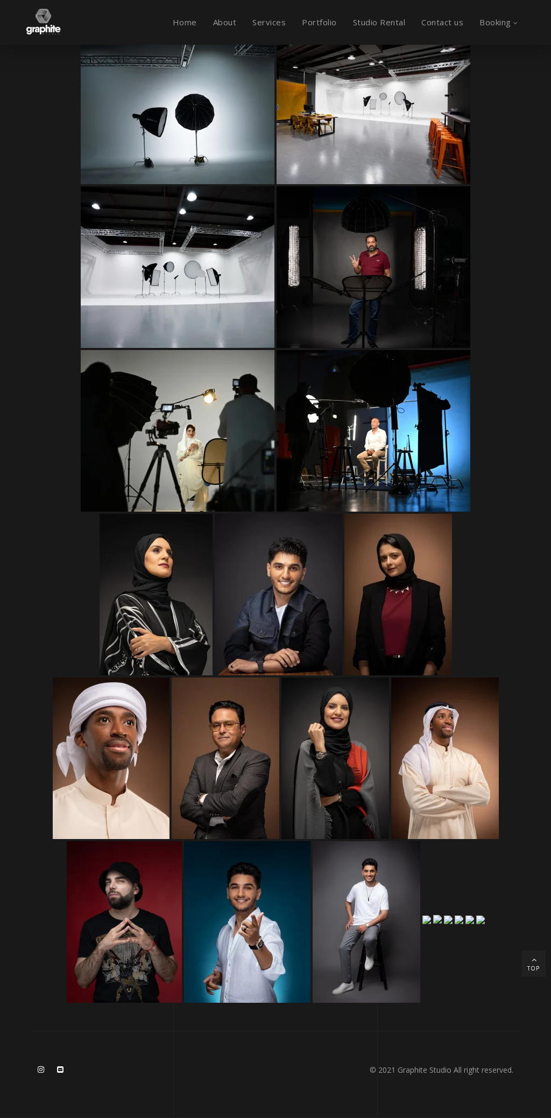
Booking (495, 22)
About (225, 22)
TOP (533, 968)
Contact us (442, 22)
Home (185, 22)
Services (269, 22)
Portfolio (319, 22)
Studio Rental (379, 22)
